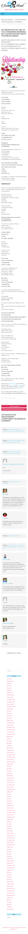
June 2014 (9, 874)
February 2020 (10, 722)
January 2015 (10, 863)
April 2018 (9, 773)
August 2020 (10, 708)
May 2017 (9, 798)
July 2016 (9, 821)
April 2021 (9, 690)
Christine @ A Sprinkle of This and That (13, 464)
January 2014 (10, 886)
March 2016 (10, 830)
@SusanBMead (11, 383)
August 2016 (10, 819)
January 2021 (10, 697)
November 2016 (11, 812)
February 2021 (10, 695)
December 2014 (11, 865)
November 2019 (11, 729)
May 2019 (9, 743)
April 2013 (9, 907)
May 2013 (9, 904)
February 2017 (10, 805)
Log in (8, 917)
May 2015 (9, 854)
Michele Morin (7, 623)
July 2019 (9, 738)
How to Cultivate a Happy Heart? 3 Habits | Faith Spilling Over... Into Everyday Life (14, 546)
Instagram (20, 385)
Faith (22, 24)
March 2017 (10, 803)
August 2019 (10, 736)
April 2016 (9, 828)
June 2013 (9, 902)
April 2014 (9, 879)
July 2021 (9, 683)
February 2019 (10, 750)
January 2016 (10, 835)
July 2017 (9, 794)
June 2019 (9, 741)
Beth (4, 494)
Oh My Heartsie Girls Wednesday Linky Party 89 (14, 409)
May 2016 (9, 826)
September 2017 (11, 789)
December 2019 (11, 727)
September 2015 (11, 844)
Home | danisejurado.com (14, 535)
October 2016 (10, 814)
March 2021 (10, 692)
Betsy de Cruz (6, 583)
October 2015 (10, 842)
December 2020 (11, 699)
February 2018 (10, 778)
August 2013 (10, 897)
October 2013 (10, 893)
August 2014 (10, 870)
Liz (4, 640)
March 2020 (10, 720)
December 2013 (11, 888)
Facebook (12, 385)
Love (25, 24)
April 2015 (9, 856)
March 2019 (10, 748)
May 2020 (9, 715)
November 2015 (11, 840)
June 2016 (9, 824)
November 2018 (11, 757)
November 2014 (11, 867)
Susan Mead (12, 24)
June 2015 (9, 851)
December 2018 (11, 755)
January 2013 (10, 909)
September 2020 (11, 706)
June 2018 (9, 768)
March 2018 (10, 775)
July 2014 (9, 872)
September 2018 (11, 761)
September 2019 (11, 734)
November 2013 (11, 890)
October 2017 (10, 787)
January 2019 (10, 752)
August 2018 (10, 764)
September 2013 (11, 895)
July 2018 (9, 766)
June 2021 (9, 685)
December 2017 (11, 782)
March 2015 (10, 858)
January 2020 (10, 725)
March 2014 (10, 881)
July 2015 (9, 849)
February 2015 (10, 860)
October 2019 (10, 731)
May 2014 (9, 877)
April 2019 (9, 745)
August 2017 (10, 791)
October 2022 (10, 681)
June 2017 (9, 796)
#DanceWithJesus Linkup (9, 398)
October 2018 (10, 759)
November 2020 (11, 702)
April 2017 (9, 801)
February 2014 (10, 883)
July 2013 (9, 900)
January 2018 (10, 780)
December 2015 (11, 837)
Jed (4, 602)
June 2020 (9, 713)
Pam (4, 518)
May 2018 (9, 771)
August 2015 (10, 847)
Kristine (5, 559)
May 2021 (9, 688)
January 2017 (10, 808)
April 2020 (9, 718)
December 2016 (11, 810)
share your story (18, 388)
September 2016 (11, 817)
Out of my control (14, 406)
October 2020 (10, 704)
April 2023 (9, 678)
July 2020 (9, 711)
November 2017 (11, 784)
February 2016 (10, 833)
